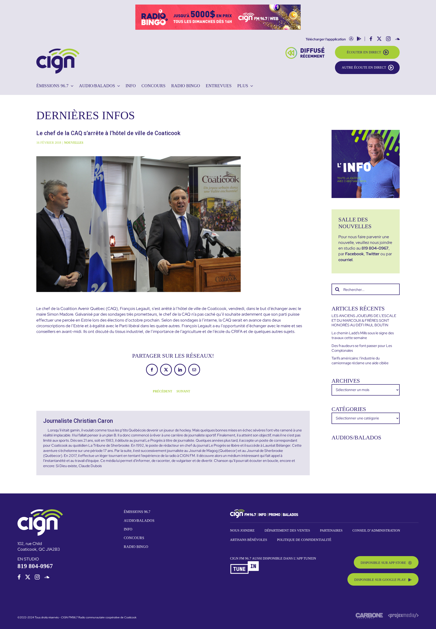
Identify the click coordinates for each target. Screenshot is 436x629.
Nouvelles (73, 142)
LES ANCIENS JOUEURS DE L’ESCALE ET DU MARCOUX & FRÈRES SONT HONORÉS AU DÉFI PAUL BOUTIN (364, 320)
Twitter (372, 253)
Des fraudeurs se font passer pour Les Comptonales (362, 348)
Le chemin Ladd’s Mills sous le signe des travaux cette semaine (363, 335)
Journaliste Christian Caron (78, 421)
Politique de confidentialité (304, 540)
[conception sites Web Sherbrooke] (403, 615)
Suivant (183, 391)
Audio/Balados (139, 521)
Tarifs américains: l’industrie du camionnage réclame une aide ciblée (360, 360)
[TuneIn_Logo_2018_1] (245, 562)
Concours (134, 538)
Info (128, 529)
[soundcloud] (46, 577)
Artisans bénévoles (248, 540)
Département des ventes (287, 530)
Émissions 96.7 (137, 512)
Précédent (162, 391)
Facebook (354, 253)
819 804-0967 (375, 248)
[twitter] (27, 577)
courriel (345, 259)
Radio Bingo (136, 547)
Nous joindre (242, 530)
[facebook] (19, 577)
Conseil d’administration (376, 530)
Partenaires (331, 530)
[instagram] (37, 577)
